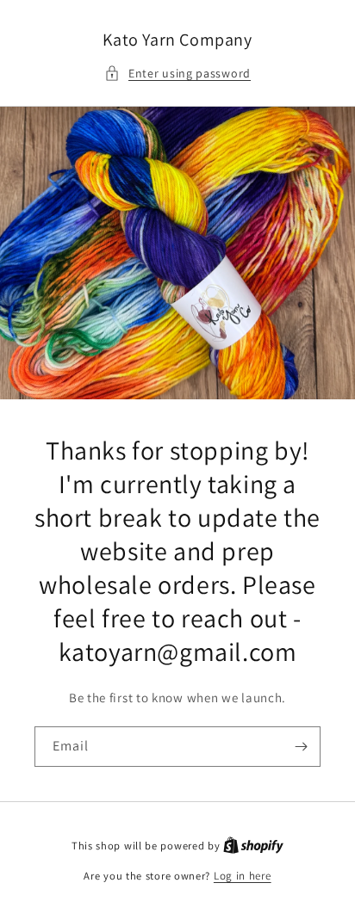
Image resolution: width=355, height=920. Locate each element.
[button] (177, 73)
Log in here (242, 875)
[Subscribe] (301, 746)
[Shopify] (253, 845)
